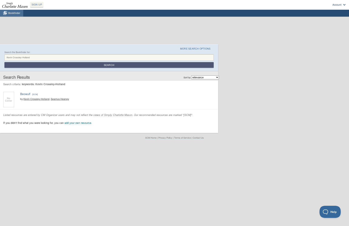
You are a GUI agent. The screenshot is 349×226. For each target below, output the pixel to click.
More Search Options (195, 48)
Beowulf (25, 94)
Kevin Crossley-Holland (36, 99)
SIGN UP (37, 4)
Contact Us (198, 137)
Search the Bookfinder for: (17, 52)
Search (109, 65)
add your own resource (77, 123)
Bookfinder (14, 13)
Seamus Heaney (60, 99)
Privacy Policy (165, 137)
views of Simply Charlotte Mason (112, 115)
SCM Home (151, 137)
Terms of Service (182, 137)
